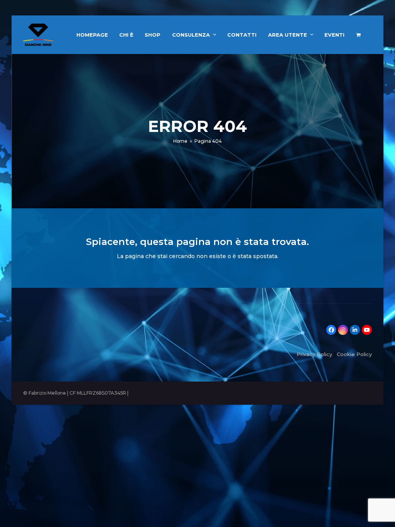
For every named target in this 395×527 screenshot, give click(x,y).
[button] (358, 34)
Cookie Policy (354, 354)
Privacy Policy (314, 354)
